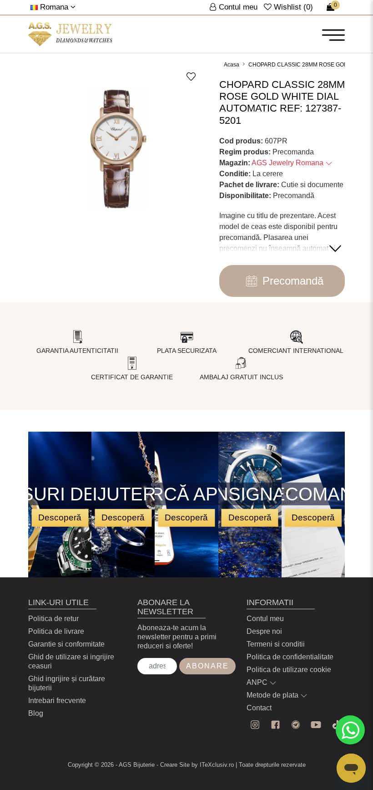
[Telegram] (295, 724)
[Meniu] (333, 34)
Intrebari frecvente (57, 700)
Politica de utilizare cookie (289, 669)
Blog (35, 713)
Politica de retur (53, 618)
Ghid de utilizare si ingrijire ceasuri (71, 661)
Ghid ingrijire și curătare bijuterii (66, 683)
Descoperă (59, 517)
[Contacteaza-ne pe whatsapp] (350, 729)
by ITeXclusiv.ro (213, 764)
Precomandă (292, 281)
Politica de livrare (56, 631)
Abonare (207, 666)
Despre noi (264, 631)
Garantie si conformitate (66, 644)
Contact (259, 708)
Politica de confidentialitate (290, 657)
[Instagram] (255, 724)
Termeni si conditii (276, 644)
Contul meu (265, 618)
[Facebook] (275, 724)
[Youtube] (315, 724)
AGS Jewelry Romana (288, 163)
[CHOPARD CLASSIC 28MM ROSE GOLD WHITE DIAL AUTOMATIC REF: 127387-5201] (70, 34)
